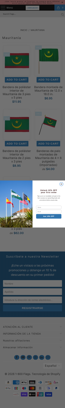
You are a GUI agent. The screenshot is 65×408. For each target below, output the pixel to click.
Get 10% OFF (48, 216)
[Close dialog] (61, 184)
